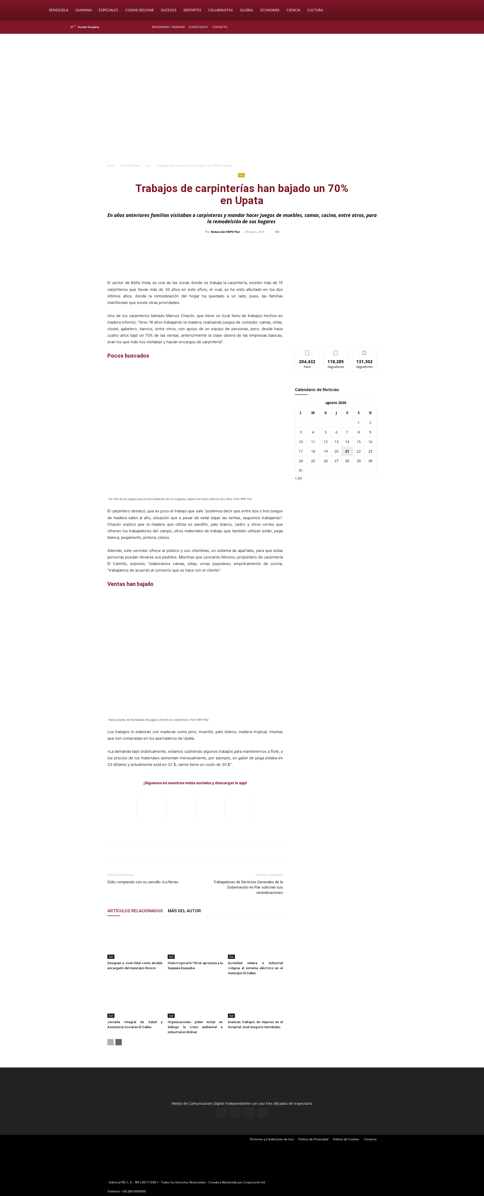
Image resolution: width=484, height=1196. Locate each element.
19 (326, 451)
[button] (438, 10)
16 (370, 441)
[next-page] (118, 1042)
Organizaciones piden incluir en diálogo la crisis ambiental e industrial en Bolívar (195, 1027)
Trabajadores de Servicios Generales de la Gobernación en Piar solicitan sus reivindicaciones (248, 887)
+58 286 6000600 (133, 1191)
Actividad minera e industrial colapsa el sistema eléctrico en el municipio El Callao (255, 968)
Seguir (336, 350)
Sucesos (168, 10)
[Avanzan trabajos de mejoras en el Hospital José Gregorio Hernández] (255, 999)
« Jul (298, 478)
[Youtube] (414, 27)
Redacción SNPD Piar (225, 232)
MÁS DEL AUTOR (184, 910)
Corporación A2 (254, 1182)
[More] (348, 243)
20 (337, 451)
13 (337, 441)
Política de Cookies (346, 1139)
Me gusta (307, 350)
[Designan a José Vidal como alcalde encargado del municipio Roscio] (134, 940)
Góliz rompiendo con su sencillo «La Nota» (142, 882)
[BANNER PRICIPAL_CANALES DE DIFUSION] (242, 62)
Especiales (108, 10)
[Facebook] (390, 27)
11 (313, 441)
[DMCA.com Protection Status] (305, 1182)
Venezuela (58, 10)
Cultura (315, 10)
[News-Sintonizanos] (333, 334)
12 (326, 441)
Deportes (192, 10)
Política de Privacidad (313, 1139)
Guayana (83, 10)
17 (301, 451)
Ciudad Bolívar (139, 10)
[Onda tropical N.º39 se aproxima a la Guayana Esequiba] (195, 940)
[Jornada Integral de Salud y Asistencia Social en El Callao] (134, 999)
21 (347, 451)
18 (313, 451)
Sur (148, 165)
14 (347, 441)
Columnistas (220, 10)
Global (246, 10)
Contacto (220, 27)
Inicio (111, 165)
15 (359, 441)
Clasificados (198, 27)
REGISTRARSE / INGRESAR (168, 27)
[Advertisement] (242, 122)
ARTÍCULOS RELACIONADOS (135, 910)
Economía (270, 10)
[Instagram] (398, 27)
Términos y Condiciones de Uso (272, 1139)
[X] (406, 27)
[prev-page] (110, 1042)
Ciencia (293, 10)
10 (301, 441)
